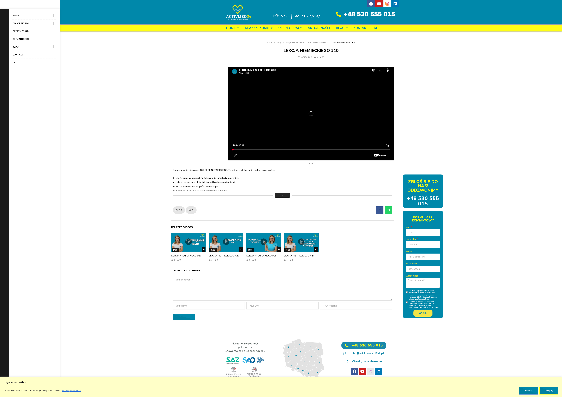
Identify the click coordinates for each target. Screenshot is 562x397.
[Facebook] (371, 3)
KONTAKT (17, 54)
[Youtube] (379, 3)
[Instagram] (370, 371)
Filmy (279, 42)
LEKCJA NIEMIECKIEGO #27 (299, 255)
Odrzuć (528, 390)
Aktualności (20, 39)
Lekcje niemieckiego (295, 42)
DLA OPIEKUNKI (20, 23)
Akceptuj (549, 390)
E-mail (409, 251)
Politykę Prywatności (426, 292)
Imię (408, 227)
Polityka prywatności (71, 390)
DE (13, 62)
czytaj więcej (434, 307)
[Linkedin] (395, 3)
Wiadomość (412, 275)
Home (15, 15)
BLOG (15, 46)
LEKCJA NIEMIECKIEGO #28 (261, 255)
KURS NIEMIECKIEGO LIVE (318, 42)
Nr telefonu (412, 263)
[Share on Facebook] (379, 210)
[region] (281, 387)
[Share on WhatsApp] (388, 210)
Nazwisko (411, 239)
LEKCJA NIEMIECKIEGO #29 (224, 255)
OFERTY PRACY (20, 31)
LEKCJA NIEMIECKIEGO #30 (186, 255)
